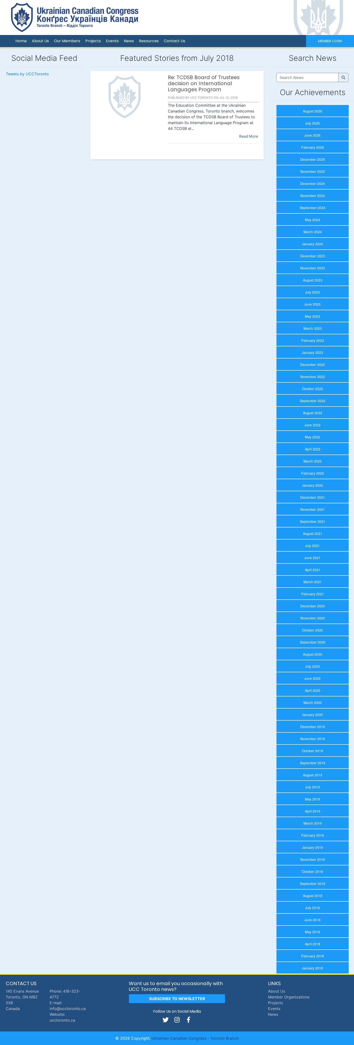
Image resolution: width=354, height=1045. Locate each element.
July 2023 (312, 292)
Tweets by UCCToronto (27, 73)
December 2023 (312, 255)
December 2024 (312, 183)
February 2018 (312, 956)
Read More (248, 136)
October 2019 (312, 750)
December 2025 (312, 159)
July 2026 (312, 123)
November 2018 (312, 859)
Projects (93, 41)
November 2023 (312, 268)
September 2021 (312, 521)
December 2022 (312, 364)
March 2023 (312, 328)
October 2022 (312, 388)
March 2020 (312, 702)
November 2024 (312, 195)
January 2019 (312, 847)
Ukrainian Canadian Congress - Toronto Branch (195, 1038)
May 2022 (312, 437)
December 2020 (312, 605)
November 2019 (312, 738)
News (129, 41)
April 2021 (312, 569)
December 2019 (312, 726)
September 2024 (312, 207)
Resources (149, 41)
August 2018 (312, 895)
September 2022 (312, 400)
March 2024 (312, 231)
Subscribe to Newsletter (177, 998)
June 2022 (312, 424)
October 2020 (312, 630)
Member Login (330, 41)
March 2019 (312, 823)
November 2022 (312, 376)
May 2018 (312, 931)
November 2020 (312, 618)
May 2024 (312, 219)
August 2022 (312, 412)
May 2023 (312, 316)
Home (21, 41)
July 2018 (312, 907)
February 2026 (312, 147)
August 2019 (312, 774)
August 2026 (312, 111)
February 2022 (312, 473)
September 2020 (312, 642)
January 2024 (312, 243)
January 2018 (312, 968)
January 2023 (312, 352)
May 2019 (312, 799)
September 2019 (312, 762)
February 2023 (312, 340)
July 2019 (312, 787)
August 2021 (312, 533)
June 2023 (312, 304)
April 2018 (312, 943)
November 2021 (312, 509)
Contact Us (174, 41)
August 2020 (312, 654)
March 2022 (312, 461)
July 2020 (312, 666)
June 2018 (312, 919)
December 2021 (312, 497)
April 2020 (312, 690)
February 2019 (312, 835)
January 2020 (312, 714)
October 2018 (312, 871)
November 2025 (312, 171)
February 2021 (312, 593)
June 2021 (312, 557)
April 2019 (312, 811)
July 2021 (312, 545)
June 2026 (312, 135)
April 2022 (312, 449)
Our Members (67, 41)
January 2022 (312, 485)
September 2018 (312, 883)
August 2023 (312, 280)
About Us (40, 41)
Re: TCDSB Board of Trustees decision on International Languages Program (204, 83)
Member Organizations (288, 997)
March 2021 (312, 581)
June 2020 (312, 678)
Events (112, 41)
